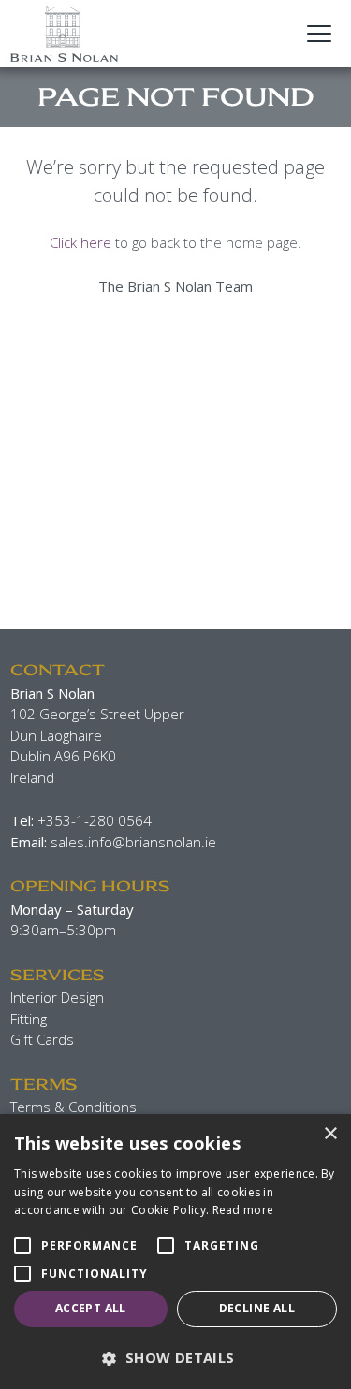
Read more (243, 1210)
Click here (80, 242)
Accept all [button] (90, 1308)
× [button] (330, 1134)
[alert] (175, 1251)
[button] (175, 1357)
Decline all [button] (257, 1308)
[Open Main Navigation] (319, 33)
